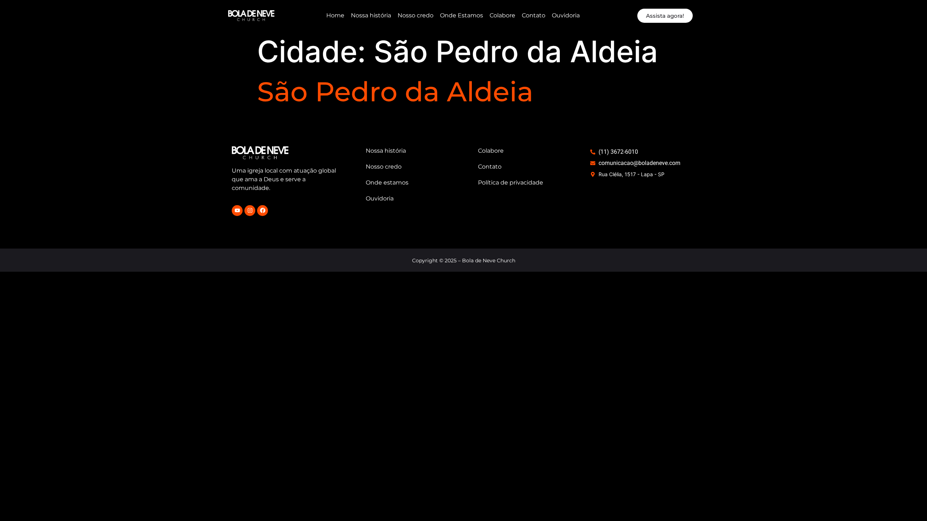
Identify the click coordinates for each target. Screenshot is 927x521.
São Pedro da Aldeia (395, 91)
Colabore (502, 15)
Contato (533, 15)
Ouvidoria (566, 15)
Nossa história (371, 15)
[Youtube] (237, 210)
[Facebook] (262, 210)
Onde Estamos (461, 15)
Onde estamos (387, 182)
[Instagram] (249, 210)
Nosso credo (415, 15)
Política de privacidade (510, 182)
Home (335, 15)
